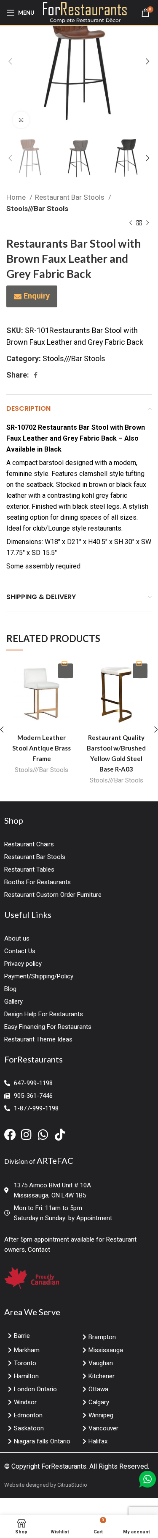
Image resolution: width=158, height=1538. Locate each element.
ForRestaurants (63, 1466)
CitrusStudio (72, 1485)
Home (16, 197)
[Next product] (147, 223)
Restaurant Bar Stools (70, 197)
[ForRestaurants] (85, 12)
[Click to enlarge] (21, 119)
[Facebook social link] (35, 375)
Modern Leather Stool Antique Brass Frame (41, 748)
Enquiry (37, 295)
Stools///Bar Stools (37, 208)
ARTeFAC (55, 1160)
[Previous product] (130, 223)
